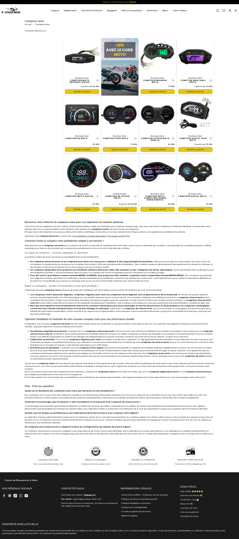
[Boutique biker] (11, 10)
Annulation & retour (189, 516)
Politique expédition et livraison (136, 503)
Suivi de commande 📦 (191, 495)
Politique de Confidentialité (134, 507)
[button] (97, 80)
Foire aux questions (189, 512)
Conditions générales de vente (136, 511)
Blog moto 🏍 (186, 503)
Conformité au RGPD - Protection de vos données (144, 495)
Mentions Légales (129, 515)
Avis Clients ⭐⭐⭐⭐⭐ (191, 491)
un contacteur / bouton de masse (90, 236)
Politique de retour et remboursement (139, 499)
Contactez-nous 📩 (189, 499)
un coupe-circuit (116, 236)
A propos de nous (188, 508)
